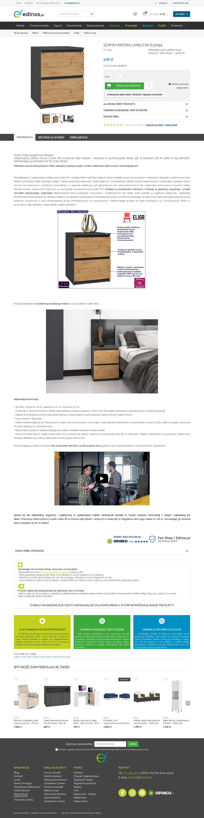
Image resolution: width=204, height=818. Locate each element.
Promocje (131, 25)
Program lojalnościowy (86, 776)
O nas (18, 3)
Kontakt (29, 3)
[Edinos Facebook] (122, 793)
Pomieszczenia (39, 25)
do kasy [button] (180, 14)
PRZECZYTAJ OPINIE (154, 125)
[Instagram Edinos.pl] (132, 793)
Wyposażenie (95, 25)
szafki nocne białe (22, 657)
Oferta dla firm (22, 790)
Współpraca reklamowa (27, 787)
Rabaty (78, 787)
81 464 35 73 (133, 773)
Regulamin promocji (85, 783)
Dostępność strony (54, 801)
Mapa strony (81, 801)
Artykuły (78, 772)
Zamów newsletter (79, 744)
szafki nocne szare (61, 657)
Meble (20, 25)
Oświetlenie (74, 25)
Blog (16, 772)
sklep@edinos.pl (72, 3)
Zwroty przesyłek (53, 787)
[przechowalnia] (137, 14)
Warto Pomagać (23, 783)
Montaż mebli (111, 116)
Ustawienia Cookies (54, 783)
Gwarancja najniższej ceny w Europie (125, 110)
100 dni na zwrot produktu (119, 104)
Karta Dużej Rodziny (55, 794)
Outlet (162, 25)
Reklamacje (80, 797)
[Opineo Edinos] (161, 793)
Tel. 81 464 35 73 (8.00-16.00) (49, 3)
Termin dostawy (53, 776)
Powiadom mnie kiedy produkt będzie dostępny (135, 94)
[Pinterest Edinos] (142, 793)
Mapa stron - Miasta (85, 794)
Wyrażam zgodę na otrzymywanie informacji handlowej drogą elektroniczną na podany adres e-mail (103, 749)
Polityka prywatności (55, 779)
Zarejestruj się (180, 3)
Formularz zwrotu (23, 799)
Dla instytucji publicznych (21, 795)
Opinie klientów (52, 797)
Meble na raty (51, 790)
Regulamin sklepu (83, 779)
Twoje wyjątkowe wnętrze (54, 572)
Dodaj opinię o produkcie (29, 551)
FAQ (76, 790)
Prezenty (177, 25)
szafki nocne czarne (42, 657)
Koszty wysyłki (52, 772)
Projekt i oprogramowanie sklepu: (81, 813)
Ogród (57, 25)
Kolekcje (147, 25)
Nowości (114, 25)
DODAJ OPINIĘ (171, 125)
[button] (91, 14)
